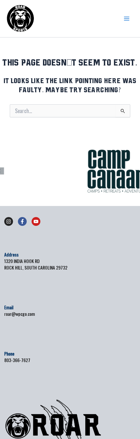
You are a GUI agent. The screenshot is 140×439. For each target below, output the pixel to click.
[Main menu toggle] (126, 18)
